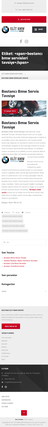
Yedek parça (6, 353)
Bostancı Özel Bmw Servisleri (15, 263)
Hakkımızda (6, 400)
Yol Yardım (5, 356)
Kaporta (4, 344)
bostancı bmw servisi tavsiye (12, 221)
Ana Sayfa (5, 397)
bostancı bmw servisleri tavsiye (13, 226)
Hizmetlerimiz (7, 403)
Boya (3, 359)
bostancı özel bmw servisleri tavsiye (15, 231)
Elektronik (5, 350)
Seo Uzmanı (19, 419)
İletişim (5, 407)
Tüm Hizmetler (6, 338)
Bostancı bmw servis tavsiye (12, 216)
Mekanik (4, 341)
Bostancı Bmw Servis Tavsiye (20, 93)
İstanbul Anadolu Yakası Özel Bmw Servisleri (21, 261)
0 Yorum (28, 212)
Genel (17, 212)
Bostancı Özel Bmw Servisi (14, 266)
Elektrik (4, 347)
